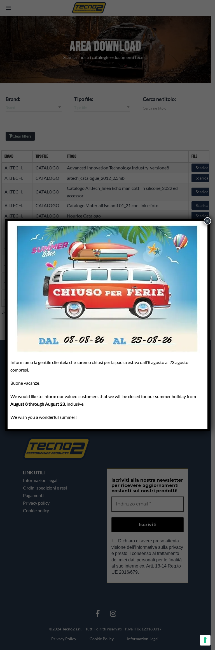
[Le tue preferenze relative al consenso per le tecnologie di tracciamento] (205, 640)
